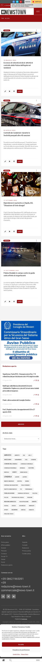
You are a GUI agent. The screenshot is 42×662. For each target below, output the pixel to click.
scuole (14, 505)
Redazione (25, 548)
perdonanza (28, 489)
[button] (36, 30)
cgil (26, 459)
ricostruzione (23, 501)
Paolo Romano (25, 485)
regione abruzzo (10, 501)
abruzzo (7, 455)
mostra (19, 481)
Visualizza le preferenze (21, 650)
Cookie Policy (16, 654)
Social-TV (4, 556)
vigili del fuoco (8, 513)
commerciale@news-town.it (17, 590)
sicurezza (22, 505)
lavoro (25, 477)
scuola (6, 505)
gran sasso (23, 472)
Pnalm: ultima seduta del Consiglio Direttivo (16, 400)
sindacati (31, 505)
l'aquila (8, 477)
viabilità (31, 509)
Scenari (3, 548)
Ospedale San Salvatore (11, 485)
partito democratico (10, 489)
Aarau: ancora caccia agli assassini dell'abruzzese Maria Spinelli (22, 5)
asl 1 (30, 455)
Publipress (24, 619)
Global (3, 559)
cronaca (22, 468)
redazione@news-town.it (15, 586)
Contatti (24, 545)
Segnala (24, 542)
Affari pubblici (5, 545)
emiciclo (6, 472)
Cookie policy (26, 554)
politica (35, 493)
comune (33, 459)
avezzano (7, 459)
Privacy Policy (24, 654)
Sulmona (14, 509)
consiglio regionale (10, 468)
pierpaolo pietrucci (23, 493)
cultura (31, 468)
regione (29, 497)
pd (21, 489)
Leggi (20, 91)
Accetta (21, 644)
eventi (14, 472)
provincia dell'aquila (18, 497)
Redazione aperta (6, 565)
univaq (23, 509)
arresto (17, 455)
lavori (17, 477)
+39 (3, 583)
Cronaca (6, 30)
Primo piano (5, 542)
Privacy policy (26, 551)
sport (6, 509)
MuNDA (27, 481)
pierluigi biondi (9, 493)
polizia (6, 497)
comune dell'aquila (10, 464)
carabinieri (18, 459)
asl (24, 455)
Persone (4, 551)
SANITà (34, 501)
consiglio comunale (27, 464)
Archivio (21, 424)
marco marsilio (9, 481)
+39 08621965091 (12, 579)
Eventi (3, 562)
